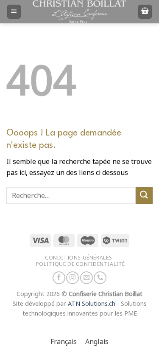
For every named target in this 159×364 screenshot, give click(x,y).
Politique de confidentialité (80, 264)
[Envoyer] (144, 195)
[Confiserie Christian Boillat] (80, 11)
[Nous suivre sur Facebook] (59, 277)
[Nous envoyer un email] (86, 277)
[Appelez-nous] (100, 277)
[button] (14, 12)
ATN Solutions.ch (91, 304)
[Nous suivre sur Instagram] (72, 277)
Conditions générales (78, 257)
